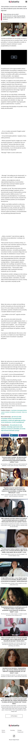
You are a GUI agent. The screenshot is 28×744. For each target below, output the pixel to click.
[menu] (26, 1)
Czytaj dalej (14, 716)
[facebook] (5, 435)
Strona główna (3, 731)
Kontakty (12, 730)
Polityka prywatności (20, 731)
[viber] (23, 435)
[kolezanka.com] (14, 2)
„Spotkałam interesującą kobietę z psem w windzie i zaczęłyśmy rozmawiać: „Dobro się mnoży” (14, 412)
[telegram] (14, 435)
